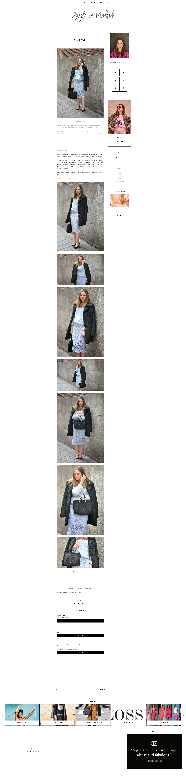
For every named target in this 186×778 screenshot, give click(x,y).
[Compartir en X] (78, 603)
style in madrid (86, 44)
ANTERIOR (102, 689)
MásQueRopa (61, 615)
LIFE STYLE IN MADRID (120, 181)
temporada (93, 44)
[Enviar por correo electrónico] (86, 603)
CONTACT (85, 2)
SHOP (101, 2)
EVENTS (119, 178)
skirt (81, 44)
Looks (69, 44)
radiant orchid (75, 44)
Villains (119, 141)
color (62, 44)
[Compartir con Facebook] (75, 603)
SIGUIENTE (58, 689)
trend (98, 44)
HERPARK (102, 776)
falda (65, 44)
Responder (80, 620)
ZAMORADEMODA (120, 176)
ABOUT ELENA (120, 168)
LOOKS (119, 173)
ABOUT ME (94, 2)
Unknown (60, 642)
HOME (78, 2)
